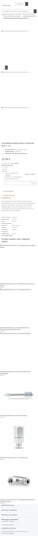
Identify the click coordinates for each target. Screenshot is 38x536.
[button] (32, 4)
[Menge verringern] (2, 183)
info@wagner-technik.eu (8, 528)
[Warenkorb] (34, 4)
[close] (2, 28)
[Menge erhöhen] (33, 187)
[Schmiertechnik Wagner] (7, 5)
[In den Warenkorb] (2, 25)
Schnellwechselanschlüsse (19, 153)
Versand (15, 163)
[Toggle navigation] (5, 2)
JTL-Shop (11, 533)
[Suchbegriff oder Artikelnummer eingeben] (26, 4)
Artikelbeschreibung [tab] (9, 195)
